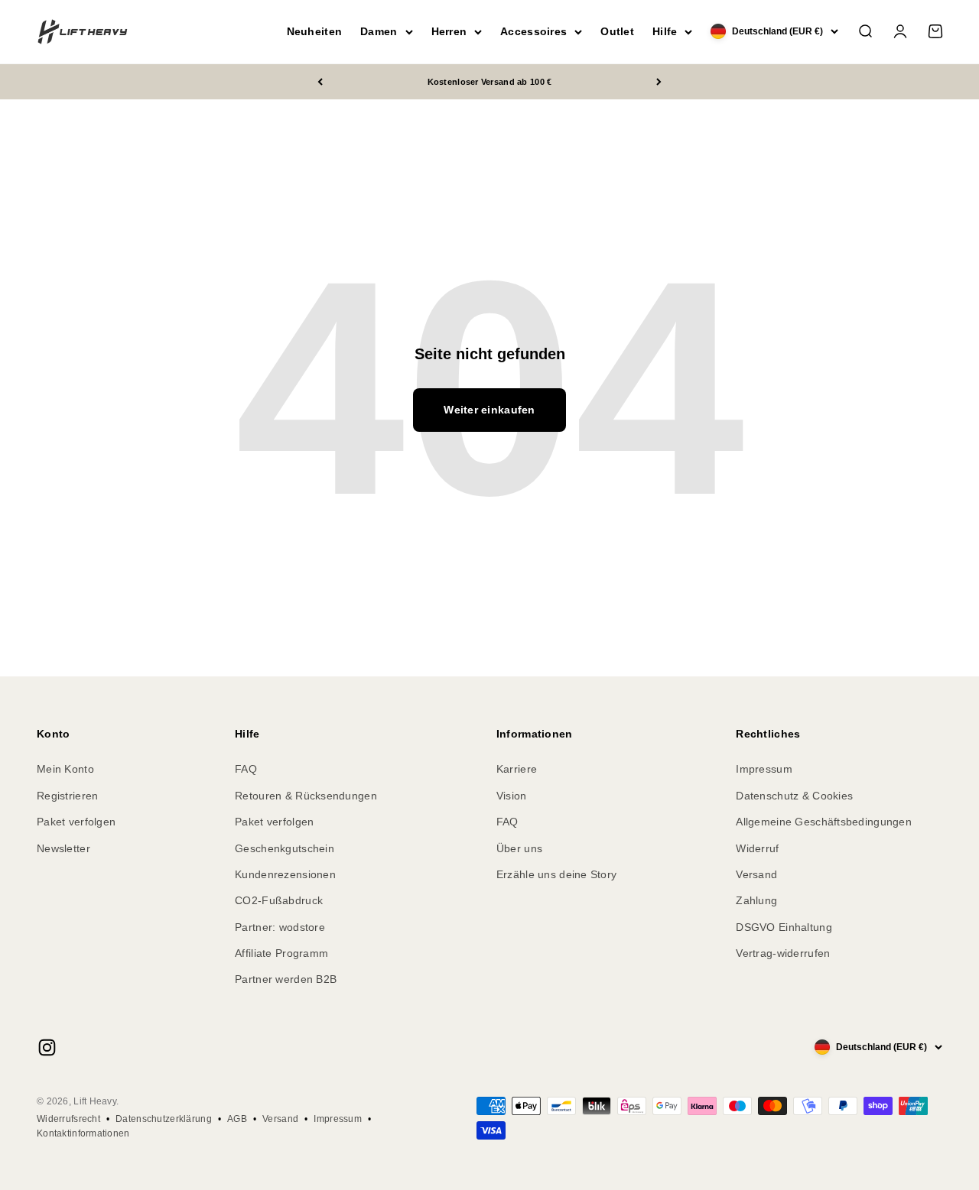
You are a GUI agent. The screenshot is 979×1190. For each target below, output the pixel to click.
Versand (756, 874)
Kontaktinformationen (83, 1133)
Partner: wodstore (280, 927)
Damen (378, 31)
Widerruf (757, 848)
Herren (449, 31)
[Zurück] (320, 82)
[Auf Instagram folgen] (47, 1047)
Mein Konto (65, 769)
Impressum (764, 769)
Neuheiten (315, 31)
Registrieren (67, 796)
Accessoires (533, 31)
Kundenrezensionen (285, 874)
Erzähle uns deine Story (556, 874)
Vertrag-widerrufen (783, 953)
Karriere (516, 769)
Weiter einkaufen (489, 410)
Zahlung (756, 900)
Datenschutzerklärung (163, 1119)
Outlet (617, 31)
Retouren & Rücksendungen (306, 796)
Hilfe (664, 31)
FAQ (246, 769)
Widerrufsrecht (68, 1119)
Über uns (519, 848)
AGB (237, 1119)
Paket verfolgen (76, 821)
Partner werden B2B (286, 979)
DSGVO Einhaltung (783, 927)
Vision (511, 796)
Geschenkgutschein (284, 848)
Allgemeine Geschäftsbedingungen (824, 821)
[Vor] (659, 82)
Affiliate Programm (281, 953)
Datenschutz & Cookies (794, 796)
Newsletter (63, 848)
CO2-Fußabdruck (279, 900)
